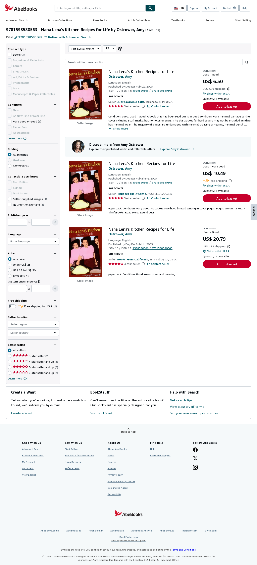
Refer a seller (72, 468)
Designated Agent (117, 487)
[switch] (12, 306)
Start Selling (243, 20)
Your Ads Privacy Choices (121, 481)
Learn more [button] (15, 378)
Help (245, 8)
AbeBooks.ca (167, 530)
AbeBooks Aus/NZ (141, 530)
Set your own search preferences (194, 413)
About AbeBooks (117, 449)
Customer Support (160, 455)
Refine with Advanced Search (69, 37)
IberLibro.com (189, 530)
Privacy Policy (115, 474)
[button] (55, 222)
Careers (112, 461)
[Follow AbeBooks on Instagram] (195, 468)
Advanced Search (17, 20)
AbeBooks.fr (96, 530)
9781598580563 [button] (30, 37)
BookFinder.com (128, 538)
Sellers (210, 20)
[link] (120, 49)
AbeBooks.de (73, 530)
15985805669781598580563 (152, 90)
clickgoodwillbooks (130, 101)
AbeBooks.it (117, 530)
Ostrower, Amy (120, 76)
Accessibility (114, 494)
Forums (112, 468)
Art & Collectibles (139, 20)
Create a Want (22, 413)
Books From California (132, 259)
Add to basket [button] (226, 106)
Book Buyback (73, 461)
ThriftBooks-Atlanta (131, 193)
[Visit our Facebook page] (195, 450)
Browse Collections (60, 20)
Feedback (253, 212)
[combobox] (100, 8)
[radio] (9, 166)
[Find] (150, 8)
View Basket (29, 474)
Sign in (194, 8)
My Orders (28, 468)
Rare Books (100, 20)
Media (111, 455)
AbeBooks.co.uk (50, 530)
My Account (210, 8)
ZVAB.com (211, 530)
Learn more (15, 138)
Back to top (128, 431)
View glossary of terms (187, 407)
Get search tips (181, 400)
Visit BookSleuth (102, 413)
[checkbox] (9, 54)
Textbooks (178, 20)
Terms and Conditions (183, 549)
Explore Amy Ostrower (175, 149)
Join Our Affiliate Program (79, 455)
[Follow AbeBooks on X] (195, 459)
